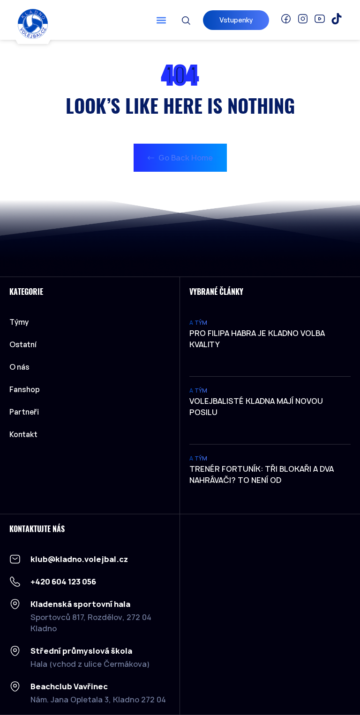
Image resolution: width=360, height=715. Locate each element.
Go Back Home (185, 158)
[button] (161, 20)
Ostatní (23, 344)
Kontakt (23, 434)
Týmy (19, 322)
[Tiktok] (336, 18)
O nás (19, 367)
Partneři (24, 411)
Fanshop (24, 389)
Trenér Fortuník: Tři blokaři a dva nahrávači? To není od (261, 474)
